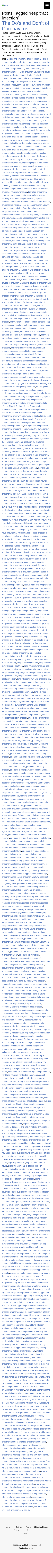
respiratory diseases (30, 1010)
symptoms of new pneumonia (14, 1250)
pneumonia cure (37, 799)
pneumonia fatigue (16, 815)
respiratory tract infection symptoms (32, 1059)
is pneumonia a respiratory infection (28, 565)
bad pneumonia (36, 159)
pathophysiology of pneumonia (26, 744)
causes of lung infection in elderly (16, 273)
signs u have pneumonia (12, 1205)
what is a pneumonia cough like (32, 1442)
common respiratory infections (33, 332)
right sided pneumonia (28, 1075)
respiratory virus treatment (19, 1072)
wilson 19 (26, 1510)
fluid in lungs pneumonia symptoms (33, 439)
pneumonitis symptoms (29, 955)
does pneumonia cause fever (29, 367)
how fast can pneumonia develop (27, 494)
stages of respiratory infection (34, 1224)
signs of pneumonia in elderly (35, 1169)
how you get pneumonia (12, 526)
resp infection (18, 1003)
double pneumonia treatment (34, 377)
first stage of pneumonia (31, 422)
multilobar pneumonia (22, 731)
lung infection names (28, 646)
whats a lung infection (22, 1503)
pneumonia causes (31, 776)
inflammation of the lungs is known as (27, 552)
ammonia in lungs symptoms (22, 88)
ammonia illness (9, 85)
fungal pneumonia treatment (14, 461)
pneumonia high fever (31, 825)
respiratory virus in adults (36, 1065)
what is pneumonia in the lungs (15, 1468)
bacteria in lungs (9, 127)
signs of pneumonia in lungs (18, 1176)
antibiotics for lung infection (32, 111)
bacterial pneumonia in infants (35, 143)
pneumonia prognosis (31, 890)
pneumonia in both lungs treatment (17, 841)
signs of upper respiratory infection (34, 1192)
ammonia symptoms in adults (23, 108)
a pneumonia (32, 62)
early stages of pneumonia (13, 400)
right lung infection (10, 1075)
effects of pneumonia (32, 406)
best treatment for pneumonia (14, 172)
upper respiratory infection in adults (32, 1305)
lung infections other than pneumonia (18, 682)
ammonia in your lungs (21, 91)
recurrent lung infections (36, 991)
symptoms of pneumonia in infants (23, 1260)
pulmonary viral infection (34, 981)
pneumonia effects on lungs (23, 812)
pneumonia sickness (20, 903)
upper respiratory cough (23, 1299)
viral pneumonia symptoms (13, 1335)
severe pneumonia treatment (34, 1094)
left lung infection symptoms (27, 578)
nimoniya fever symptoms (39, 734)
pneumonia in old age (32, 854)
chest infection (40, 289)
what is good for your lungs (24, 1451)
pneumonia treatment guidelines (24, 945)
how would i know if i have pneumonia (31, 523)
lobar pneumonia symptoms (14, 591)
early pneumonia (20, 380)
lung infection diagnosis (26, 630)
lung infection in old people (31, 640)
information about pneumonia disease (29, 556)
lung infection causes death (14, 624)
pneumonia (31, 763)
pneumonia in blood (19, 838)
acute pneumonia (32, 69)
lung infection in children (12, 637)
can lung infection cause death (31, 224)
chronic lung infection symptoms (24, 302)
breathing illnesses (10, 185)
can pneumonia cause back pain (26, 231)
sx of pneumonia (41, 1234)
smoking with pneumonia (34, 1221)
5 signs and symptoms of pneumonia (23, 59)
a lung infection (19, 62)
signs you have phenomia (13, 1208)
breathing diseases (41, 182)
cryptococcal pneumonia (12, 354)
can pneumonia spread (22, 241)
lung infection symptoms (27, 663)
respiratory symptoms (19, 1052)
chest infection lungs (33, 293)
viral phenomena (18, 1328)
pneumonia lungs (39, 874)
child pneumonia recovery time (26, 299)
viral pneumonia (34, 1328)
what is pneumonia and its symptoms (18, 1458)
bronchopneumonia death (38, 205)
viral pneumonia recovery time (34, 1331)
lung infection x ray (25, 679)
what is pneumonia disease (14, 1464)
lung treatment (18, 695)
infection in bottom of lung (23, 536)
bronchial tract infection (40, 202)
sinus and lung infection (23, 1218)
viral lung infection (18, 1322)
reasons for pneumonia (12, 984)
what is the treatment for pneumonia (28, 1481)
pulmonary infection (18, 971)
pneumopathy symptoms (12, 958)
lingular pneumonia (21, 581)
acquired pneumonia (40, 65)
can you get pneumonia (21, 257)
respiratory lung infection (21, 1046)
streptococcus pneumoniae (13, 1231)
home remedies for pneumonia (26, 471)
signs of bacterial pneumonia (30, 1143)
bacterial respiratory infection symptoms (19, 156)
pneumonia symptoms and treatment (18, 919)
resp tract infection (33, 1003)
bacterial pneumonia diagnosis (26, 140)
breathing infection (27, 185)
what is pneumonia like (40, 1468)
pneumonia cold (29, 786)
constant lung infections (21, 348)
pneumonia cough (19, 792)
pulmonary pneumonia (28, 978)
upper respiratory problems (22, 1315)
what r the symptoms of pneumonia (23, 1490)
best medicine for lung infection (33, 169)
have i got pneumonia (27, 468)
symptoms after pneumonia (13, 1237)
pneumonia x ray (11, 955)
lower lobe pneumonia (32, 594)
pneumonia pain (24, 883)
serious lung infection (22, 1081)
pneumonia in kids (36, 848)
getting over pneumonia (27, 465)
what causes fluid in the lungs (32, 1396)
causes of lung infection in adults (35, 270)
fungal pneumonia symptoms (38, 458)
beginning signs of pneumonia (35, 163)
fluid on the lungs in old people (25, 445)
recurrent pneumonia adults (33, 994)
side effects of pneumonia (34, 1101)
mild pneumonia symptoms (30, 721)
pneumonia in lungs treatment (35, 851)
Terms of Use (27, 1530)
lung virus (29, 695)
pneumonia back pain (19, 770)
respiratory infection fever (13, 1033)
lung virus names (42, 695)
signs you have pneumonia (37, 1208)
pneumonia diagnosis (27, 802)
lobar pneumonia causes (39, 588)
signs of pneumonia (16, 1163)
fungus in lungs (34, 461)
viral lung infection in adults (38, 1322)
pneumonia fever (32, 815)
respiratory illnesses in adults (31, 1023)
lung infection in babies (38, 633)
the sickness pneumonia (21, 1276)
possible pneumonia (21, 961)
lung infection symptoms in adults (21, 669)
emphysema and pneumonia (14, 409)
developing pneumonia (12, 357)
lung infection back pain (29, 617)
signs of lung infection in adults (23, 1156)
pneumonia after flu (17, 767)
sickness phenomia (34, 1098)
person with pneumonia (20, 754)
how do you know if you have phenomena (30, 487)
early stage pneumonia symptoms (35, 396)
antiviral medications (34, 114)
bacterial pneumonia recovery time (17, 146)
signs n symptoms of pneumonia (27, 1140)
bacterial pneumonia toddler (24, 150)
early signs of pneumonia (24, 387)
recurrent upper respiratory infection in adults (21, 997)
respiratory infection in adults (37, 1033)
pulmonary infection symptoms (22, 974)
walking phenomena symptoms (24, 1348)
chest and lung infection (23, 289)
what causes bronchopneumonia (22, 1393)
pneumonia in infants (18, 848)
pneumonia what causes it (21, 952)
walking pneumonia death (24, 1351)
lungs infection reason (39, 702)
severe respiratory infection (13, 1098)
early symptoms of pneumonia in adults (30, 403)
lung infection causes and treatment (32, 620)
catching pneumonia (11, 270)
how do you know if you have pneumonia (19, 491)
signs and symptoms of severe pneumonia (28, 1133)
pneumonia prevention (11, 890)
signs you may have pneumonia (16, 1211)
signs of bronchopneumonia (31, 1146)
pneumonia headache (11, 825)
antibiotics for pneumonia (13, 114)
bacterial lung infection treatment (26, 137)
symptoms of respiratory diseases (16, 1266)
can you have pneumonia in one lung (27, 263)
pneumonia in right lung (12, 861)
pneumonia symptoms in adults (32, 926)
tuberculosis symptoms (31, 1286)
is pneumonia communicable (33, 572)
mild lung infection (10, 721)
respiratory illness (9, 1023)
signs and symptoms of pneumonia (28, 1114)
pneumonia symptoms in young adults (18, 929)
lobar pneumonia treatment (38, 591)
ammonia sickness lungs (12, 101)
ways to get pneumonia (23, 1364)
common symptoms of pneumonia (34, 338)
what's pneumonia (21, 1500)
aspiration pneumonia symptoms (25, 117)
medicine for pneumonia (30, 715)
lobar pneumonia (20, 588)
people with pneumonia (23, 747)
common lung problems (21, 325)
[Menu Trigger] (47, 5)
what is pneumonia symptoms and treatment (21, 1471)
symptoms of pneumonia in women (34, 1263)
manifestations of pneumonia (36, 711)
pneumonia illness (30, 828)
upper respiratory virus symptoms (26, 1318)
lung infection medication (31, 643)
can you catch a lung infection (26, 250)
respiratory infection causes (32, 1026)
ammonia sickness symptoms (37, 101)
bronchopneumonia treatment (24, 211)
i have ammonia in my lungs (36, 526)
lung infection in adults (17, 633)
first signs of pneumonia (23, 419)
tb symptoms (44, 1273)
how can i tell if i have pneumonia (27, 474)
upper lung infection (31, 1296)
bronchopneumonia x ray (12, 215)
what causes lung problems (30, 1406)
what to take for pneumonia (34, 1494)
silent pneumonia (38, 1211)
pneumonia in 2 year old (22, 831)
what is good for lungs (22, 1448)
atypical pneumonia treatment (35, 124)
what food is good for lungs (13, 1429)
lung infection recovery (31, 656)
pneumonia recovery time (27, 896)
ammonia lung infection (20, 95)
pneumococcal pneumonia (13, 763)
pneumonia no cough (11, 880)
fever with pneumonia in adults (26, 416)
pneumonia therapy (42, 935)
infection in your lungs (16, 539)
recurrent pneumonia (11, 994)
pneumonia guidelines (40, 822)
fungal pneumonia (41, 455)
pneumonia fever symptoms (26, 818)
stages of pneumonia (11, 1224)
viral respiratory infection (12, 1338)
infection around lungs (27, 533)
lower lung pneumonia (33, 601)
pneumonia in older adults (13, 857)
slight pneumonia (15, 1221)
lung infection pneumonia (18, 653)
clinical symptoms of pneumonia (27, 319)
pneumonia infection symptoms (23, 870)
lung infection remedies (32, 659)
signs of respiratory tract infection (25, 1189)
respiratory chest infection (31, 1007)
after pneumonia (20, 78)
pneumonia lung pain (22, 874)
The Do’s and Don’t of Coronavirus (25, 25)
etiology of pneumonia (37, 409)
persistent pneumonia (19, 750)
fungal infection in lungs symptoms (17, 455)
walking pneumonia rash (12, 1357)
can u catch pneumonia (23, 244)
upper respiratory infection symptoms (18, 1309)
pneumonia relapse (29, 900)
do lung (12, 367)
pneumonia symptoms (11, 916)
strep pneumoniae (36, 1227)
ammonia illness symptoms (29, 85)
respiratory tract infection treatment (17, 1062)
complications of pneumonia (25, 344)
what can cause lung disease (32, 1380)
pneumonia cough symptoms (14, 796)
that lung (5, 1276)
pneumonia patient (18, 887)
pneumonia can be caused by (23, 773)
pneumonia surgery (37, 913)
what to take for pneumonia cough (16, 1497)
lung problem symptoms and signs (28, 689)
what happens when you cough (24, 1439)
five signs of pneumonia (23, 429)
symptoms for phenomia (36, 1237)
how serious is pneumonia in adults (28, 504)
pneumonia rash (9, 893)
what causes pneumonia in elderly (23, 1413)
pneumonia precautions (37, 887)
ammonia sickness (39, 95)
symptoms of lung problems (31, 1247)
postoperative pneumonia (33, 965)
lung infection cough (35, 624)
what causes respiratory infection (24, 1419)
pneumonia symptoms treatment (32, 932)
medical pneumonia (10, 715)
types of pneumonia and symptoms (28, 1289)
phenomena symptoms (20, 757)
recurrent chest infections (26, 987)
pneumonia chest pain (11, 786)
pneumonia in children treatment (24, 844)
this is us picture (31, 1279)
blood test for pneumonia (21, 182)
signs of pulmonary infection (22, 1179)
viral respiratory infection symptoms (23, 1341)
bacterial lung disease (11, 130)
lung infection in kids (33, 637)
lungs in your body (21, 702)
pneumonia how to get (11, 828)
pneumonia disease (14, 805)
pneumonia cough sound (39, 792)
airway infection (35, 78)
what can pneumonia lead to (14, 1387)
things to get (18, 1279)
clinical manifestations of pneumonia (26, 315)
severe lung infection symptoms (22, 1088)
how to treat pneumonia (36, 517)
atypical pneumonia (29, 120)
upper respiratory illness (20, 1302)
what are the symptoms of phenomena (29, 1374)
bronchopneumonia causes (14, 205)
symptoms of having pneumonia (16, 1244)
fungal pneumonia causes (13, 458)
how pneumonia (30, 500)
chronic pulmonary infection (34, 309)
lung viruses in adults (30, 698)
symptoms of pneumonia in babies (26, 1253)
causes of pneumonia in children (35, 280)
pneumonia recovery (26, 893)
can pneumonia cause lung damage (17, 237)
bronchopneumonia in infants (14, 208)
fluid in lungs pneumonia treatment (17, 442)
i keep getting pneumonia (29, 530)
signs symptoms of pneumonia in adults (32, 1202)
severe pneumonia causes (24, 1091)
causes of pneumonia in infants (15, 283)
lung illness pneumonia (23, 614)
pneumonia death (9, 802)
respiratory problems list (23, 1049)
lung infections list (42, 679)
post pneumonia (38, 961)
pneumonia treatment (33, 939)
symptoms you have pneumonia (24, 1273)
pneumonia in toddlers (33, 861)
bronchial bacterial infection (36, 189)
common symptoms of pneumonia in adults (20, 341)
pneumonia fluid (23, 822)
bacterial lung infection (32, 130)
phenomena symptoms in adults (29, 760)
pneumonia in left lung (11, 851)
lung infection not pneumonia (22, 650)
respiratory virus (18, 1065)
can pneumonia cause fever (36, 234)
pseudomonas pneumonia (13, 968)
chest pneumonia (27, 296)
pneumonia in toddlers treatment (16, 864)
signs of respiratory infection (31, 1182)
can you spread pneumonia (33, 267)
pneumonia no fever (30, 880)
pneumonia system (10, 935)
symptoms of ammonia (11, 1240)
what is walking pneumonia (24, 1487)
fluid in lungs (18, 432)
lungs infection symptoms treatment (17, 705)
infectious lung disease (29, 543)
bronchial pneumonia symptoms (28, 198)
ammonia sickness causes (13, 98)
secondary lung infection (23, 1078)
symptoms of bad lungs (32, 1240)
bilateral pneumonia (20, 179)
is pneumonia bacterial (33, 568)
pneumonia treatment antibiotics (16, 942)
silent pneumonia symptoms (14, 1215)
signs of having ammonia (30, 1150)
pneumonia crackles (20, 799)
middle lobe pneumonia (38, 718)
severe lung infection (21, 1085)
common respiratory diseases (23, 328)
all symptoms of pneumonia (32, 82)
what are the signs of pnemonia (15, 1370)
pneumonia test (26, 935)
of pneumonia (27, 737)
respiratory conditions (11, 1010)
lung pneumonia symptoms (24, 685)
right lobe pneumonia (41, 1072)
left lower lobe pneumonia (33, 575)
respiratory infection (10, 1026)
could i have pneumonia (32, 351)
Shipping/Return (41, 1527)
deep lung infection (32, 354)
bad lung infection (20, 159)
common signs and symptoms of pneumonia (21, 335)
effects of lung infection (12, 406)
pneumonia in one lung (36, 857)
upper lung (17, 1296)
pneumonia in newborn (12, 854)
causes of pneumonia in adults (24, 276)
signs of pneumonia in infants (14, 1172)
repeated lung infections (25, 1000)
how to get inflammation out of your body (25, 510)
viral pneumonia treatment (37, 1335)
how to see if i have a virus (13, 517)
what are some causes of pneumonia (31, 1367)
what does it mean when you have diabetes (31, 1426)
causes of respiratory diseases (27, 286)
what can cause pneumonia (36, 1383)
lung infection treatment (28, 676)
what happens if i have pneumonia (23, 1432)
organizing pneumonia (21, 741)
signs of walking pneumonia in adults (18, 1198)
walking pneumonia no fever (33, 1354)
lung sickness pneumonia (22, 692)
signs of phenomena (20, 1159)
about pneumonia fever (20, 65)
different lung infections (12, 361)
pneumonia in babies (17, 835)
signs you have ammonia (35, 1205)
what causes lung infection (21, 1403)
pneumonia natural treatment (35, 877)
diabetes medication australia (36, 357)
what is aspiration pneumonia (14, 1445)
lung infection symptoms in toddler (35, 672)
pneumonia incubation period (20, 867)
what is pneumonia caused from (36, 1461)
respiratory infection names (13, 1036)
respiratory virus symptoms (13, 1068)
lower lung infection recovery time (29, 598)
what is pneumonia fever (37, 1464)
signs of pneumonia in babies (21, 1166)
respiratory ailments (10, 1007)
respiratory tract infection (21, 1055)
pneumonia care (15, 776)
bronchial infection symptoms (14, 192)
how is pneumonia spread (31, 497)
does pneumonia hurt (32, 370)
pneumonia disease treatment (25, 809)
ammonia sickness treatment (14, 104)
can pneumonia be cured (23, 228)
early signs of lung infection (27, 383)
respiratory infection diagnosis (37, 1029)
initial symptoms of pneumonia (15, 559)
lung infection (40, 614)
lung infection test (9, 676)
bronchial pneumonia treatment (15, 202)
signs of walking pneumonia (36, 1195)
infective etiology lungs (24, 549)
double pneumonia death (24, 374)
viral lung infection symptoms (14, 1325)
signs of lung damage (28, 1153)
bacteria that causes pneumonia (31, 127)
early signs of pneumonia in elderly (23, 393)
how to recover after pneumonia (33, 513)
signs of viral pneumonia (12, 1195)
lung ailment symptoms (29, 607)
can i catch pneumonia (26, 221)
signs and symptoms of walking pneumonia (20, 1137)
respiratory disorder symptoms (28, 1020)
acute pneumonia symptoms (31, 72)
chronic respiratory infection (14, 312)
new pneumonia (20, 734)
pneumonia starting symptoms (15, 913)
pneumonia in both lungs (39, 838)
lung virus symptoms (11, 698)
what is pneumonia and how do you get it (30, 1455)
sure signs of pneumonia (22, 1234)
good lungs (12, 468)
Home (7, 1527)
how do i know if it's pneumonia (26, 481)
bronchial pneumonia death (14, 195)
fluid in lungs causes (34, 432)
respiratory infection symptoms (26, 1039)
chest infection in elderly (12, 293)
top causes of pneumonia (25, 1283)
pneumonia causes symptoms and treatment (30, 783)
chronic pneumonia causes (24, 306)
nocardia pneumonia (11, 737)
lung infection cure (33, 627)
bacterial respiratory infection (33, 153)
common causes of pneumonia (23, 322)
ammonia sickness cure (36, 98)
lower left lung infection (12, 594)
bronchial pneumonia (37, 192)
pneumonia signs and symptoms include (28, 909)
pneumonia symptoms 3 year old (36, 916)
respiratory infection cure (12, 1029)
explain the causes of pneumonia (16, 413)
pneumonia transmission (12, 939)
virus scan (33, 1344)
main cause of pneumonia (31, 708)
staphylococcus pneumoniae (14, 1227)
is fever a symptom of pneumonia (27, 562)
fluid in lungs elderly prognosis (27, 435)
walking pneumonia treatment (24, 1361)
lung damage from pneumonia (23, 611)
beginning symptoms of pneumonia (17, 166)
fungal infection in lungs (39, 452)
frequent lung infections (23, 448)
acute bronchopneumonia (13, 69)
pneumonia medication (12, 877)
